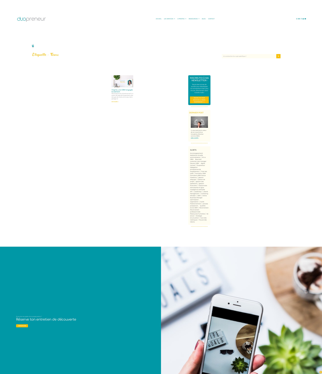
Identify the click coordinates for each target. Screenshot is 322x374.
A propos (181, 19)
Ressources (193, 19)
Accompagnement (196, 153)
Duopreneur (201, 165)
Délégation (194, 167)
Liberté (205, 191)
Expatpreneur (194, 171)
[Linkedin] (299, 18)
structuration (194, 218)
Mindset (193, 195)
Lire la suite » (115, 101)
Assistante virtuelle (196, 155)
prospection (194, 206)
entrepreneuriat (195, 169)
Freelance (193, 177)
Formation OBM (200, 173)
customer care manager (198, 161)
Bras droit (198, 159)
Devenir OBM (194, 163)
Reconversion (204, 208)
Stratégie (199, 216)
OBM (199, 195)
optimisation (194, 199)
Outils (202, 202)
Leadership (198, 191)
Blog (204, 19)
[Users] (303, 18)
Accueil (159, 19)
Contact (211, 19)
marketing (204, 193)
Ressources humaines (197, 214)
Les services (168, 19)
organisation (194, 202)
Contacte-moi (22, 325)
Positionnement (195, 204)
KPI (191, 191)
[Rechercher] (278, 56)
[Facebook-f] (301, 18)
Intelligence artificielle (197, 189)
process (205, 204)
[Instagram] (297, 18)
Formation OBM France (198, 175)
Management (194, 193)
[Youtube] (305, 18)
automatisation (195, 157)
